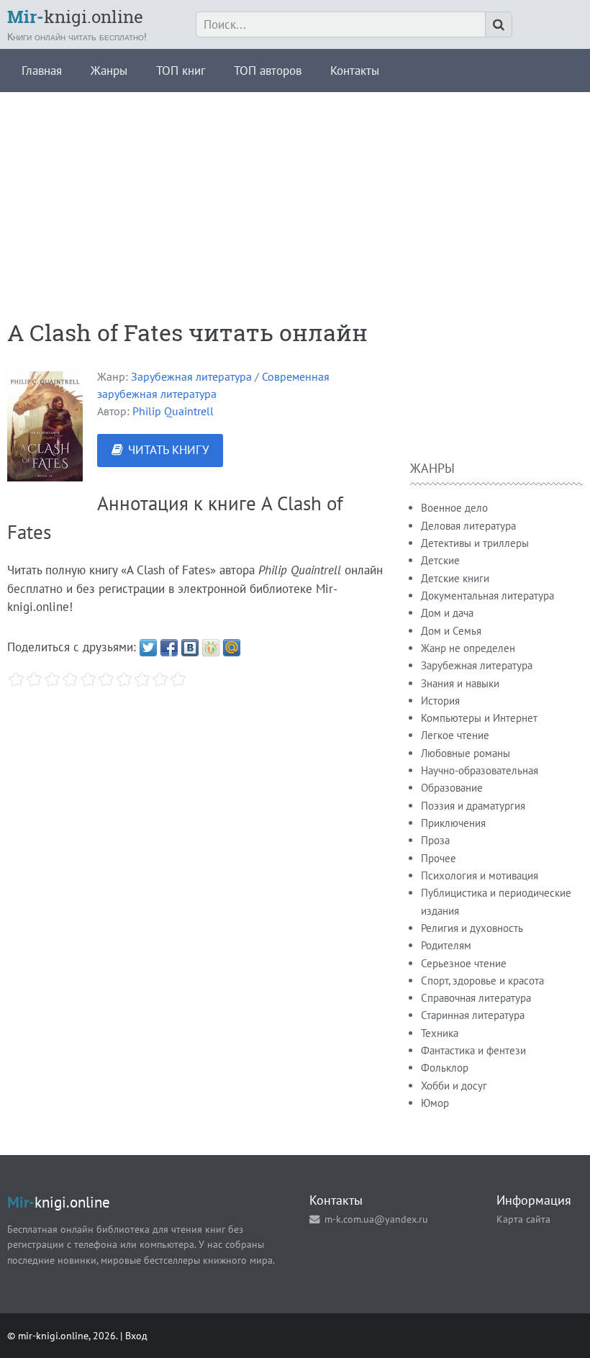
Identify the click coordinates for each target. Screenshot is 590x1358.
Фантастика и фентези (473, 1050)
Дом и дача (447, 613)
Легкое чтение (455, 735)
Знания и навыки (460, 683)
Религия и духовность (472, 928)
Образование (452, 788)
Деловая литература (468, 526)
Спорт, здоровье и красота (482, 980)
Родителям (446, 945)
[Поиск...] (498, 24)
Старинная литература (473, 1015)
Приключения (453, 823)
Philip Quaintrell (173, 411)
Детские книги (455, 578)
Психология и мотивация (479, 875)
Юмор (435, 1103)
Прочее (438, 858)
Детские (440, 560)
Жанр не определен (468, 648)
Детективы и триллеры (475, 543)
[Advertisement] (295, 193)
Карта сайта (523, 1219)
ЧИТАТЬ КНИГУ (168, 450)
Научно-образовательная (479, 770)
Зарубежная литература (191, 376)
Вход (136, 1335)
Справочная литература (476, 998)
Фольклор (444, 1067)
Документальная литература (487, 595)
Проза (435, 840)
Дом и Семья (451, 631)
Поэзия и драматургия (473, 805)
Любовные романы (465, 753)
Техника (439, 1033)
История (440, 700)
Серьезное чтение (464, 963)
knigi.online (75, 16)
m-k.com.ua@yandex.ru (376, 1219)
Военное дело (454, 508)
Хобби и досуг (454, 1085)
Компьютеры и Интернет (479, 718)
